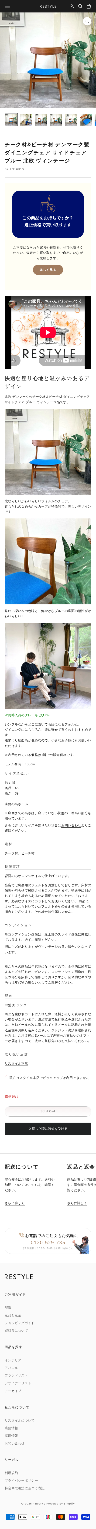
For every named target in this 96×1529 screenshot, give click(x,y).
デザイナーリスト (18, 1383)
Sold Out (48, 1111)
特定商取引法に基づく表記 (25, 1488)
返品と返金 (13, 1315)
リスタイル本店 (16, 1063)
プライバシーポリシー (21, 1480)
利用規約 (11, 1473)
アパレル (11, 1368)
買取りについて (16, 1330)
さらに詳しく (15, 1203)
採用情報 (11, 1436)
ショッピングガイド (20, 1323)
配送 (8, 1308)
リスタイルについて (20, 1420)
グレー (30, 715)
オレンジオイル (29, 876)
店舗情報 (11, 1428)
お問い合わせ (71, 825)
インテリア (13, 1360)
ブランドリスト (16, 1375)
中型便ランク (16, 1005)
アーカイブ (13, 1391)
